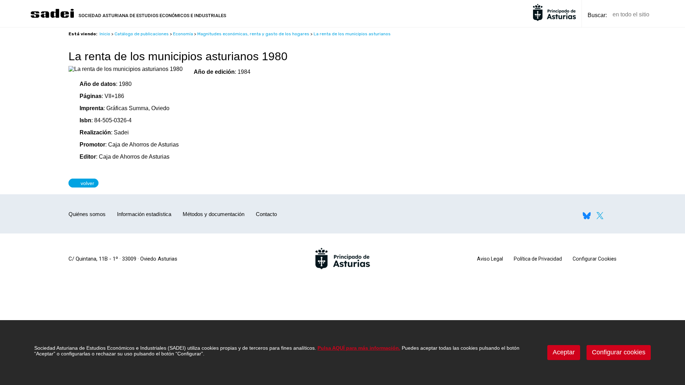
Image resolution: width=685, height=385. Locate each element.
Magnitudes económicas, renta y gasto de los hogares (253, 33)
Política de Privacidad (538, 259)
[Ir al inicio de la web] (52, 17)
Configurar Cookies (594, 259)
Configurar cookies (618, 352)
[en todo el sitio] (667, 15)
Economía (183, 33)
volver (86, 183)
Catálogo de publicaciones (142, 33)
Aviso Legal (490, 259)
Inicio (105, 33)
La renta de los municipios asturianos (352, 33)
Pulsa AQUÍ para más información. (359, 348)
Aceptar (564, 352)
